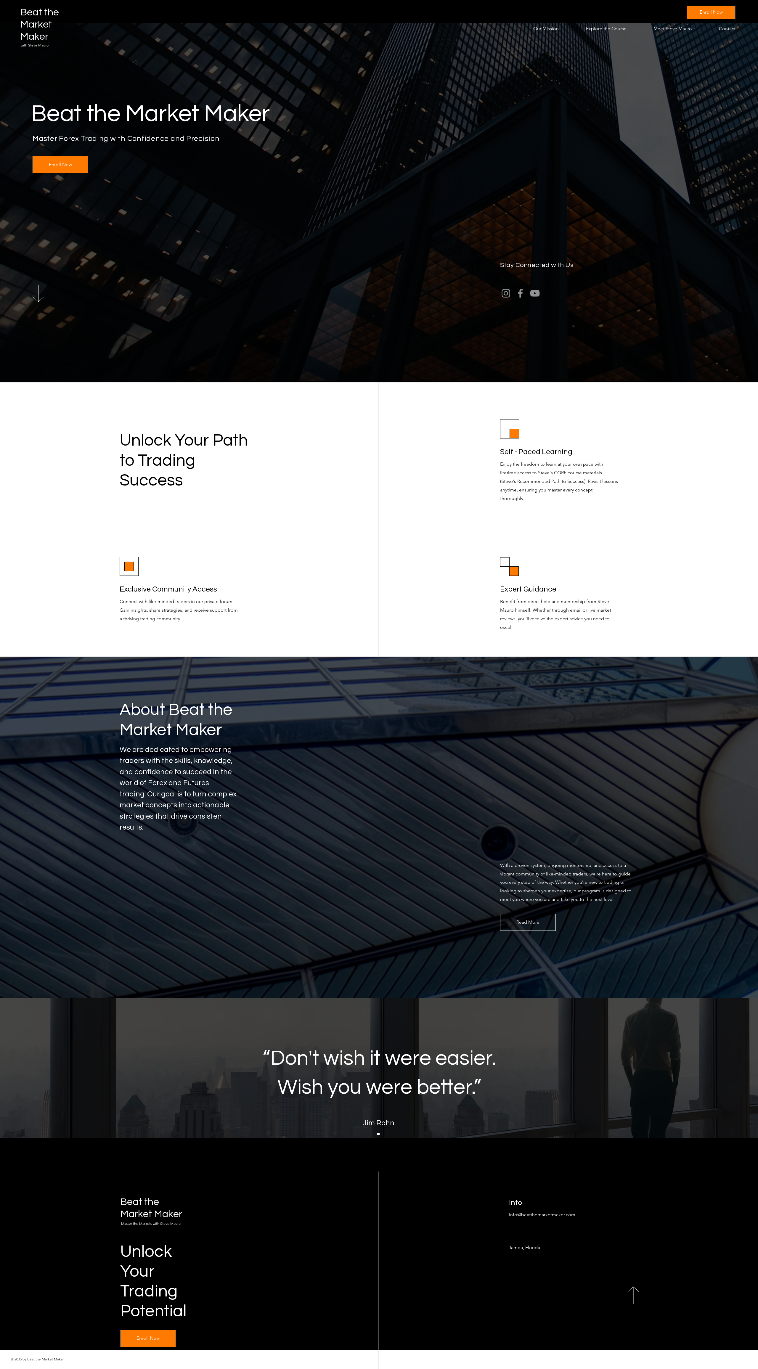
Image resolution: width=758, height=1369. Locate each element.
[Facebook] (520, 293)
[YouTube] (535, 293)
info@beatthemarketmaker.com (542, 1214)
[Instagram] (506, 293)
